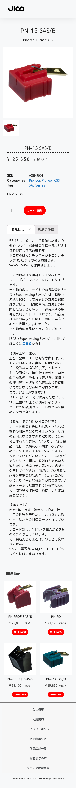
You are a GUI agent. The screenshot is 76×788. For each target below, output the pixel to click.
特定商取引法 (38, 739)
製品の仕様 (46, 229)
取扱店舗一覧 (38, 748)
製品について (21, 229)
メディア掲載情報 (38, 768)
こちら (27, 343)
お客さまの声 (38, 758)
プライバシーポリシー (38, 729)
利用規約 (38, 719)
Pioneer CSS (44, 40)
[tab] (21, 229)
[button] (66, 8)
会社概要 (38, 709)
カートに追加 (35, 210)
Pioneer (28, 40)
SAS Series (37, 185)
